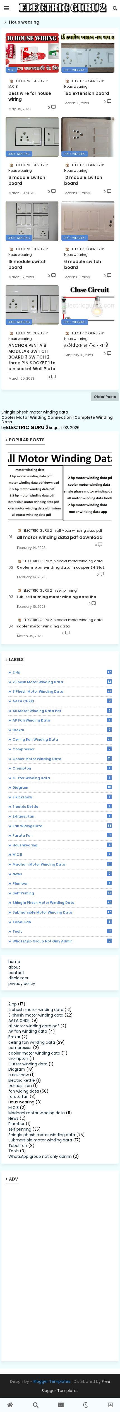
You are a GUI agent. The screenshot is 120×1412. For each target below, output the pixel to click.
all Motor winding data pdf (62, 710)
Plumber (61, 883)
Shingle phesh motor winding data (62, 902)
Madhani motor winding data (62, 864)
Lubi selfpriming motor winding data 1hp (56, 596)
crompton (61, 768)
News (62, 873)
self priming (62, 893)
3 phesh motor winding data (62, 691)
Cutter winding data (61, 777)
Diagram (62, 787)
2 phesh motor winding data (62, 681)
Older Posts (105, 396)
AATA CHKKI (62, 701)
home (14, 961)
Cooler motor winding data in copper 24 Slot (60, 567)
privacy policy (21, 983)
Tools (62, 931)
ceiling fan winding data (62, 739)
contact (16, 972)
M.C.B (62, 854)
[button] (115, 8)
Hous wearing (62, 845)
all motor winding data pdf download (59, 537)
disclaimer (18, 978)
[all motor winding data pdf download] (60, 485)
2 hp (62, 672)
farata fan (62, 835)
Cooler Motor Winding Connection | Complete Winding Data (57, 420)
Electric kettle (61, 806)
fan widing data (62, 825)
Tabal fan (62, 921)
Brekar (62, 729)
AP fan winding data (62, 720)
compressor (62, 749)
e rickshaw (61, 797)
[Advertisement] (50, 1272)
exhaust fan (61, 816)
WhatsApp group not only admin (62, 941)
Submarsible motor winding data (62, 912)
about (14, 967)
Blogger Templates (51, 1381)
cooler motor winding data (43, 626)
